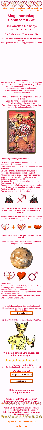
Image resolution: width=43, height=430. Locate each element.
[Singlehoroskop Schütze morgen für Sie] (21, 4)
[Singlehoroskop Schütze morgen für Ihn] (38, 4)
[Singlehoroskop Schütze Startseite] (5, 7)
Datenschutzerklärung (27, 422)
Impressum (11, 422)
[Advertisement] (21, 62)
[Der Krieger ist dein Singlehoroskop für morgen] (21, 153)
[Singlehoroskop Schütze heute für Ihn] (30, 4)
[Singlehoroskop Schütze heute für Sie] (13, 4)
